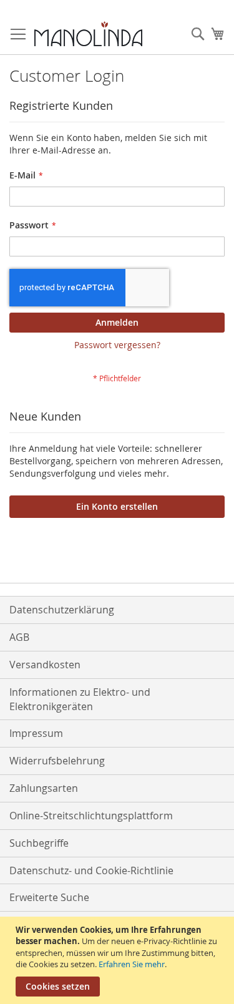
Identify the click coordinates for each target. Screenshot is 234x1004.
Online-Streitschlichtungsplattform (91, 815)
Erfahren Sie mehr (132, 964)
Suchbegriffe (39, 843)
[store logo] (88, 33)
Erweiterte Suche (49, 897)
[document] (119, 960)
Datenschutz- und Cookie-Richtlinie (91, 870)
